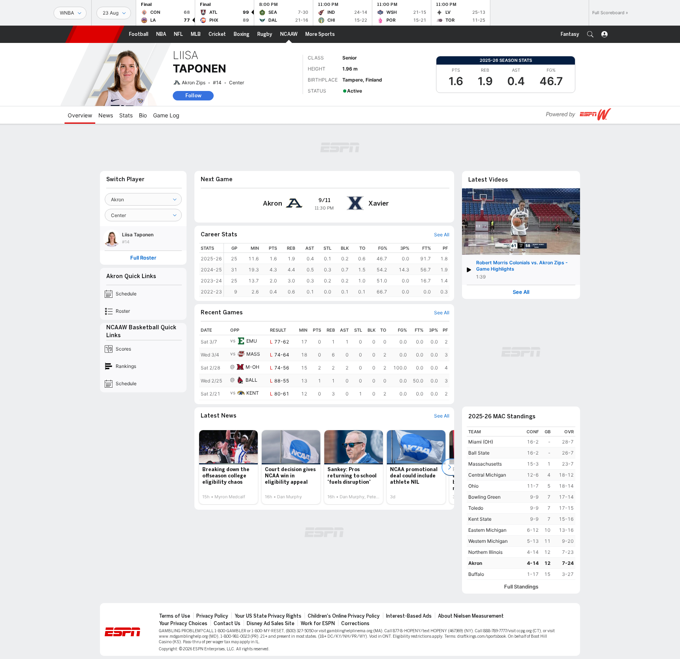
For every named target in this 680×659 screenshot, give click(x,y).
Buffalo (476, 574)
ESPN (95, 34)
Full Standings (521, 587)
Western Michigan (488, 541)
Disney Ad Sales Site (270, 623)
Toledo (475, 508)
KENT (252, 393)
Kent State (480, 519)
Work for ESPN (318, 623)
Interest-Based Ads (409, 616)
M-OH (252, 367)
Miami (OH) (480, 442)
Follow (193, 95)
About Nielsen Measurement (471, 616)
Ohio (473, 486)
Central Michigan (487, 475)
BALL (251, 380)
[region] (336, 270)
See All (521, 292)
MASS (253, 354)
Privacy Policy (212, 616)
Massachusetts (485, 464)
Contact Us (227, 623)
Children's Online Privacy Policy (344, 616)
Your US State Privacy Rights (268, 616)
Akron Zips (193, 82)
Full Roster (143, 258)
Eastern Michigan (487, 530)
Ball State (479, 453)
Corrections (355, 623)
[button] (590, 34)
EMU (251, 341)
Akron (475, 563)
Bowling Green (484, 497)
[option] (228, 467)
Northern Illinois (485, 552)
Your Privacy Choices (183, 623)
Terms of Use (174, 616)
